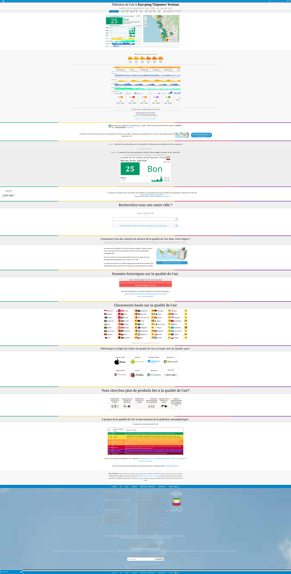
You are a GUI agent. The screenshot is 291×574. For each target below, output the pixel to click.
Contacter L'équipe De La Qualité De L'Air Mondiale (118, 495)
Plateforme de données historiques (114, 522)
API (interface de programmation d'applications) (118, 521)
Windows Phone (154, 357)
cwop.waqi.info (141, 513)
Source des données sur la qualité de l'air (116, 513)
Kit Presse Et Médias (110, 497)
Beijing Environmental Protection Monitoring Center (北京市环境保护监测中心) (145, 546)
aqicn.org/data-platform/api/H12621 (152, 194)
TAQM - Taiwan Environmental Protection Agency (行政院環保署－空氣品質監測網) (145, 545)
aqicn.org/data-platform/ (145, 296)
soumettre (159, 559)
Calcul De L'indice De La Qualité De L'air (115, 515)
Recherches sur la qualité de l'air (117, 500)
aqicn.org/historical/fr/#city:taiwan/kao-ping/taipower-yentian (145, 294)
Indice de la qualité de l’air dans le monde (147, 477)
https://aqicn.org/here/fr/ (145, 148)
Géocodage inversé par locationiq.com (147, 524)
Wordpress (153, 370)
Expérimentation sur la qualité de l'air (115, 505)
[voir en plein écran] (139, 16)
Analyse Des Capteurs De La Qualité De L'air (116, 506)
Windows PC (171, 357)
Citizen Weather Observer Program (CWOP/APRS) (145, 543)
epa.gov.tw (129, 127)
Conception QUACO (142, 532)
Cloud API (171, 370)
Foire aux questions (112, 510)
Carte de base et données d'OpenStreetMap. (148, 526)
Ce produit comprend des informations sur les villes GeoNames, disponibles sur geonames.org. (151, 504)
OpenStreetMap (170, 41)
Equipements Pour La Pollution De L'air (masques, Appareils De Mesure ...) (118, 518)
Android (137, 357)
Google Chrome (120, 370)
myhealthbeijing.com (171, 466)
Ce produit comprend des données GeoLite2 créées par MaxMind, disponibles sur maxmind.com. (151, 501)
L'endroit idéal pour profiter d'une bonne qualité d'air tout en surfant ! (151, 529)
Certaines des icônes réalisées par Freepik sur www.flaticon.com (149, 519)
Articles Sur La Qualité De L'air (113, 503)
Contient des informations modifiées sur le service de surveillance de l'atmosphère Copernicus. (151, 515)
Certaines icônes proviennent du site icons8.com (150, 522)
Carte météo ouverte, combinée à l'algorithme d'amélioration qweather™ (149, 508)
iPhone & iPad (120, 357)
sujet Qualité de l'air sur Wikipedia (151, 458)
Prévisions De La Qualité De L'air (113, 516)
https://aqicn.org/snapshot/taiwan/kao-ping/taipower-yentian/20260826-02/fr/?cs (145, 155)
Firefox (137, 370)
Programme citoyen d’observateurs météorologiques (151, 511)
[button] (165, 41)
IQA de (115, 16)
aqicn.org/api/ (165, 196)
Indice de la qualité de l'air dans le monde (152, 475)
